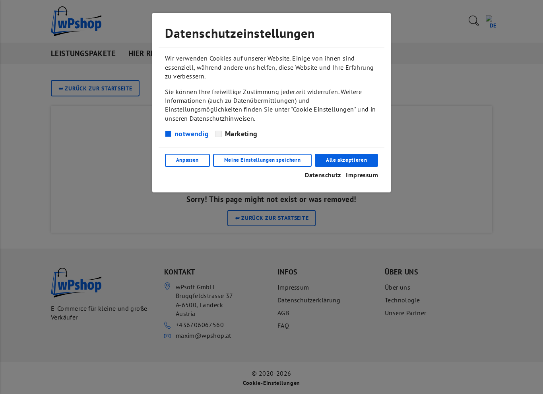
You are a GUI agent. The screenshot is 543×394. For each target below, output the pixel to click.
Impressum (362, 175)
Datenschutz (323, 175)
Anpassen (187, 160)
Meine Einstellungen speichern (262, 160)
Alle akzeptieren (346, 160)
